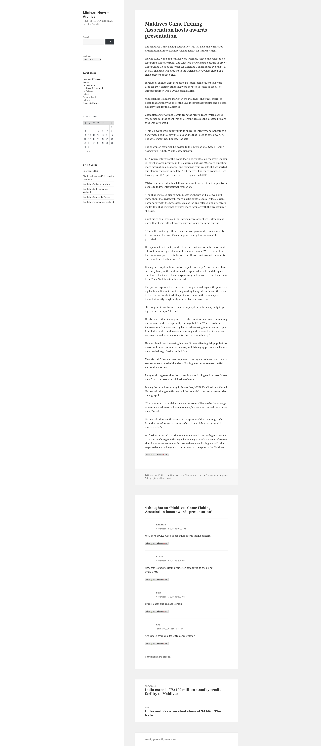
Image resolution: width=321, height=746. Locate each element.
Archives (87, 56)
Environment (89, 85)
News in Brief (89, 97)
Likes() (150, 455)
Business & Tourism (92, 79)
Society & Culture (91, 103)
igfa (154, 478)
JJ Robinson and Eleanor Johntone (185, 475)
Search (86, 37)
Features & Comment (93, 88)
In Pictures (88, 91)
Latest (86, 94)
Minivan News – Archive (96, 14)
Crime (86, 82)
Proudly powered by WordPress (160, 739)
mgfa (169, 478)
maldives (161, 478)
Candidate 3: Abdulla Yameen (97, 197)
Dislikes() (162, 455)
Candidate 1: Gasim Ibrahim (96, 184)
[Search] (109, 41)
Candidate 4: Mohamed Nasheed (98, 202)
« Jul (89, 151)
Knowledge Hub (90, 171)
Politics (86, 100)
